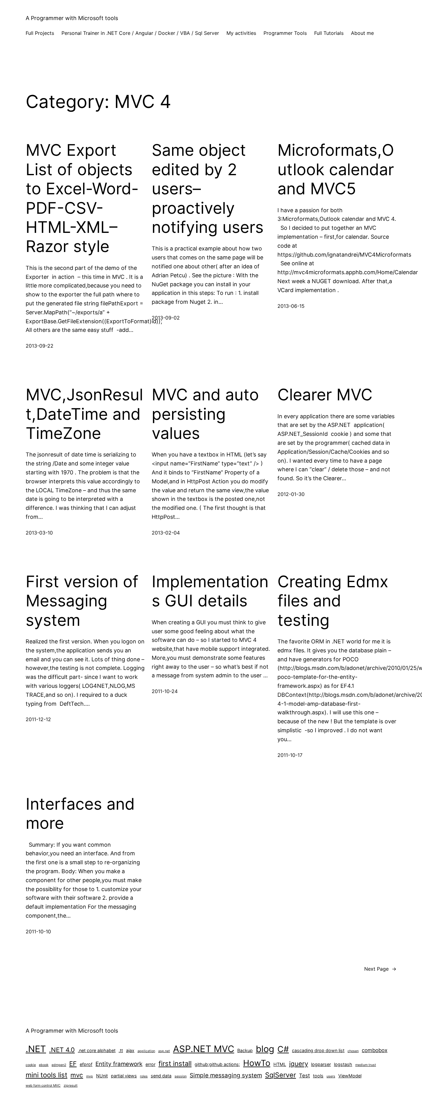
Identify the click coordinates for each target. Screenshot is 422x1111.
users (331, 1076)
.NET (36, 1048)
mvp (89, 1076)
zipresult (71, 1086)
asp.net (164, 1051)
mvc (76, 1075)
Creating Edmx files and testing (332, 601)
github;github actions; (217, 1064)
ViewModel (349, 1075)
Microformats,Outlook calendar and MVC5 (335, 169)
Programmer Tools (285, 33)
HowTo (256, 1063)
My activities (241, 33)
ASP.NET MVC (203, 1048)
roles (144, 1076)
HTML (279, 1064)
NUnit (102, 1075)
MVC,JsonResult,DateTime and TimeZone (84, 414)
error (150, 1064)
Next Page (380, 969)
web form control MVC (43, 1086)
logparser (321, 1064)
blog (265, 1048)
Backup (245, 1050)
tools (318, 1075)
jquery (298, 1064)
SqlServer (280, 1075)
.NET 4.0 (62, 1050)
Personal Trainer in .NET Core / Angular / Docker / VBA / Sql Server (140, 33)
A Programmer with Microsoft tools (72, 18)
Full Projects (40, 33)
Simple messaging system (226, 1075)
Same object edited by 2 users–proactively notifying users (208, 189)
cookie (31, 1065)
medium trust (365, 1065)
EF (73, 1064)
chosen (353, 1051)
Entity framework (118, 1064)
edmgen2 (59, 1065)
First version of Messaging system (82, 601)
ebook (44, 1065)
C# (283, 1049)
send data (161, 1075)
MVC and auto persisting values (205, 414)
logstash (343, 1064)
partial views (124, 1075)
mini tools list (46, 1075)
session (181, 1076)
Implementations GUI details (210, 591)
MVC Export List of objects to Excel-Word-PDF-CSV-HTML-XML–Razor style (82, 198)
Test (304, 1075)
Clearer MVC (325, 394)
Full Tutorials (329, 33)
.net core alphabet (97, 1050)
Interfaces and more (80, 814)
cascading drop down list (318, 1050)
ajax (130, 1050)
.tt (121, 1050)
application (146, 1051)
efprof (86, 1064)
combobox (374, 1050)
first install (175, 1063)
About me (362, 33)
